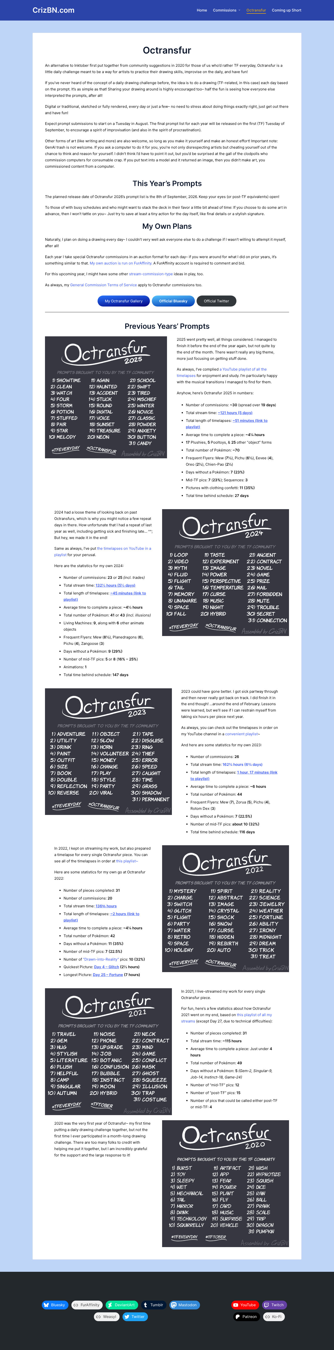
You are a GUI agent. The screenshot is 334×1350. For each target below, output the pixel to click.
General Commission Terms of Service (103, 285)
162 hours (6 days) (243, 764)
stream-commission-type (151, 274)
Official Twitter (216, 301)
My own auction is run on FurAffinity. (121, 263)
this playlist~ (127, 861)
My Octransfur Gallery (124, 301)
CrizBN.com (54, 10)
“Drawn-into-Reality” (101, 959)
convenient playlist (241, 734)
